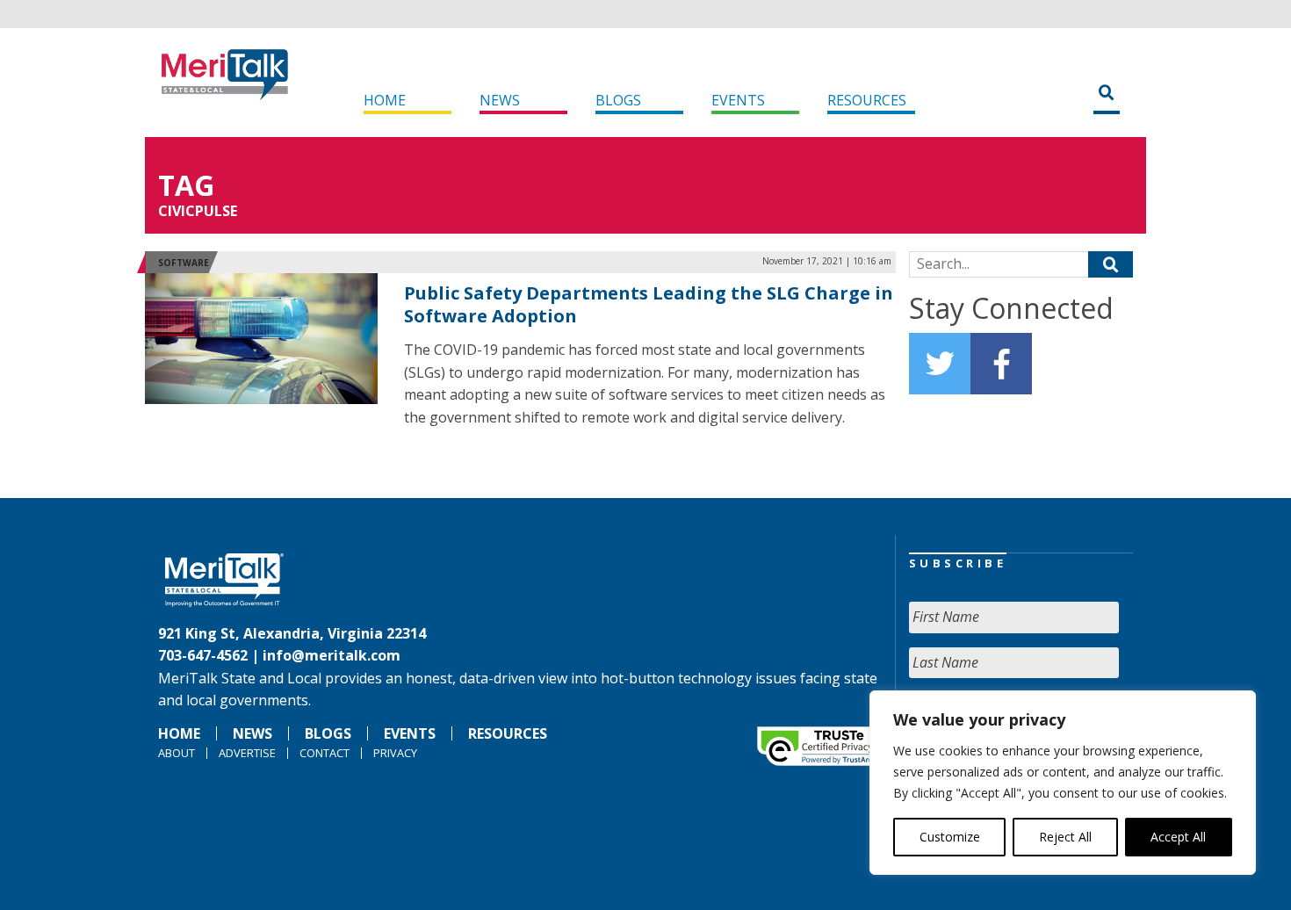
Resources (866, 100)
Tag (186, 185)
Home (385, 100)
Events (738, 100)
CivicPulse (197, 210)
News (500, 100)
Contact (324, 753)
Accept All (1178, 836)
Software (183, 262)
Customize (950, 836)
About (176, 753)
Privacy (395, 753)
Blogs (618, 100)
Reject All (1065, 836)
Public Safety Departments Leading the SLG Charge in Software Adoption (648, 304)
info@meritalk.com (331, 655)
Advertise (247, 753)
